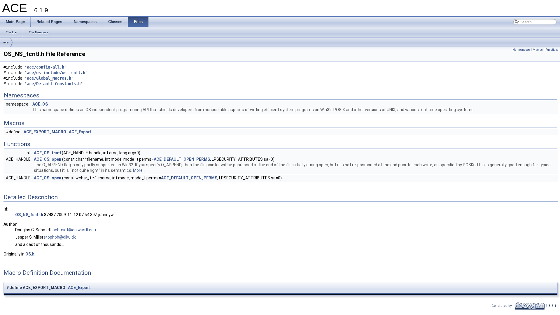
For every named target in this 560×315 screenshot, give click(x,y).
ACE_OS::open (47, 159)
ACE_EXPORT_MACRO (45, 132)
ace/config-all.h (45, 67)
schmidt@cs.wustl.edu (74, 230)
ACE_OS (40, 104)
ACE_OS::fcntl (47, 152)
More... (139, 170)
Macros (538, 50)
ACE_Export (80, 132)
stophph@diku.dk (59, 237)
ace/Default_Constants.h (53, 83)
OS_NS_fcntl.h (29, 214)
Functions (552, 50)
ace (5, 42)
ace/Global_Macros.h (49, 78)
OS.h (29, 254)
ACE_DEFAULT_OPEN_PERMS (182, 159)
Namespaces (521, 50)
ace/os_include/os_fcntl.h (56, 72)
